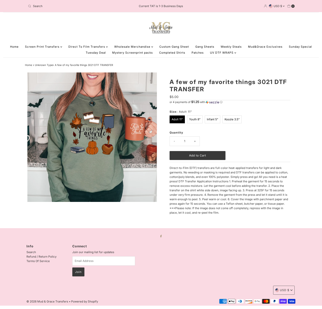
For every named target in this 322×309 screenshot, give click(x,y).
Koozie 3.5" (232, 119)
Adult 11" (177, 119)
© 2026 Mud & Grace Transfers (47, 301)
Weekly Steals (231, 46)
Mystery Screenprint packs (132, 52)
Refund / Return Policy (41, 256)
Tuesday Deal (96, 52)
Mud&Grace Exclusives (265, 46)
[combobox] (70, 6)
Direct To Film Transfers (87, 46)
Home (14, 46)
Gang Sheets (204, 46)
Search (31, 252)
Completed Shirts (172, 52)
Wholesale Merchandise (132, 46)
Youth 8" (195, 119)
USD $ (278, 6)
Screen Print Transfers (42, 46)
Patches (198, 52)
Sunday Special (300, 46)
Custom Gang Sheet (174, 46)
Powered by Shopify (84, 301)
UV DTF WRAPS (222, 52)
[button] (230, 102)
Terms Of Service (38, 261)
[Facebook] (161, 236)
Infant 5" (212, 119)
